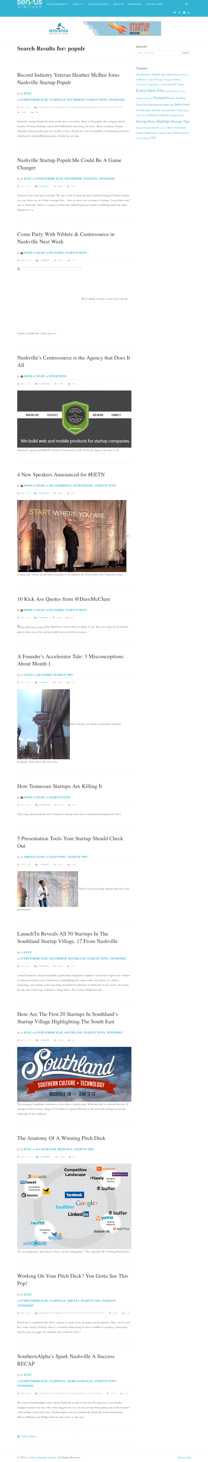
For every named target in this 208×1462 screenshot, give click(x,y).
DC (175, 84)
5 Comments (44, 1157)
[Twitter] (175, 12)
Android (155, 74)
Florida (171, 98)
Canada (149, 79)
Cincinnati (141, 84)
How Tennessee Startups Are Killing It (59, 785)
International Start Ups (161, 104)
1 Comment (44, 186)
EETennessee (83, 485)
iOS (138, 110)
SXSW (155, 127)
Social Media (149, 115)
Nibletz (73, 1301)
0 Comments (44, 384)
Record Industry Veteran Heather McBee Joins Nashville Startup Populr (68, 78)
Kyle (27, 93)
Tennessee (117, 100)
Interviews (58, 376)
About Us (118, 4)
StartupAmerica (177, 115)
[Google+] (180, 12)
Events (180, 84)
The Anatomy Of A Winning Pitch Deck (61, 1137)
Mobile (156, 110)
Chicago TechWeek (172, 79)
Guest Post (57, 857)
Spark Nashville (80, 1381)
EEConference (60, 485)
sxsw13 (163, 127)
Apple (169, 74)
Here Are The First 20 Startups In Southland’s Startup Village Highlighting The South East (67, 1017)
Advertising (134, 4)
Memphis (146, 110)
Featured (56, 253)
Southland (76, 958)
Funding (180, 98)
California (140, 79)
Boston (176, 74)
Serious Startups (56, 4)
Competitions (152, 84)
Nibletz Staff (34, 857)
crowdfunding (166, 84)
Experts (77, 4)
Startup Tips (63, 675)
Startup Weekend (143, 127)
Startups (90, 179)
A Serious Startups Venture (41, 1457)
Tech (170, 127)
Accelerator (45, 1149)
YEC (153, 138)
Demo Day (65, 1149)
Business (185, 74)
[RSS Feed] (189, 12)
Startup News (96, 100)
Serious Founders (98, 4)
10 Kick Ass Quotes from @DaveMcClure (63, 598)
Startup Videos (154, 4)
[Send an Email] (184, 12)
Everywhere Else (34, 100)
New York (176, 110)
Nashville (57, 100)
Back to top (184, 1457)
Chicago (158, 79)
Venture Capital (164, 132)
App (163, 74)
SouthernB (75, 100)
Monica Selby (34, 253)
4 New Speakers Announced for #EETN (61, 474)
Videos (177, 132)
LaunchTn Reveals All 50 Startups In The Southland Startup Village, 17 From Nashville (67, 937)
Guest (28, 675)
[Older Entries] (19, 1436)
